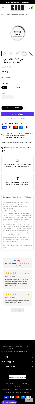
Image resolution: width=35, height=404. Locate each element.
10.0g (18, 87)
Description (7, 197)
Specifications (18, 197)
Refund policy (7, 389)
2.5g (4, 87)
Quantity (4, 93)
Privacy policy (16, 389)
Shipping (13, 142)
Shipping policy (10, 392)
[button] (26, 108)
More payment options (17, 118)
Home (3, 14)
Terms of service (27, 389)
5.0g (12, 87)
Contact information (22, 392)
